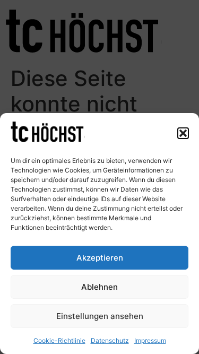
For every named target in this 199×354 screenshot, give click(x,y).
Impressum (150, 340)
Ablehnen (99, 287)
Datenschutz (110, 340)
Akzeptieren (99, 258)
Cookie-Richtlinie (59, 340)
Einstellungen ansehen (99, 316)
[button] (183, 133)
